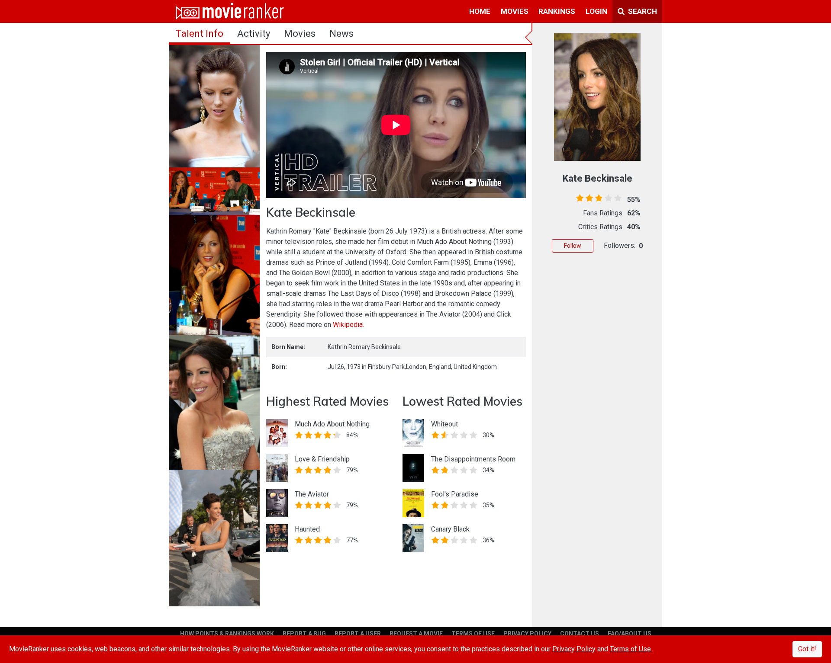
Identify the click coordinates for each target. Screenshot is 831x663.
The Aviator (312, 494)
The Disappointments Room (473, 459)
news (341, 33)
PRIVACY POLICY (527, 633)
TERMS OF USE (473, 633)
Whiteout (444, 424)
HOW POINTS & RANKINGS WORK (227, 633)
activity (253, 33)
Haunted (307, 529)
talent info (199, 33)
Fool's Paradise (454, 494)
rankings (556, 11)
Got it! (807, 649)
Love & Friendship (322, 459)
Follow (572, 245)
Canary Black (450, 529)
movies (514, 11)
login (596, 11)
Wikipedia (348, 324)
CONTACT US (579, 633)
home (479, 11)
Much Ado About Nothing (332, 424)
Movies (300, 33)
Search (641, 11)
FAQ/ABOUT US (629, 633)
